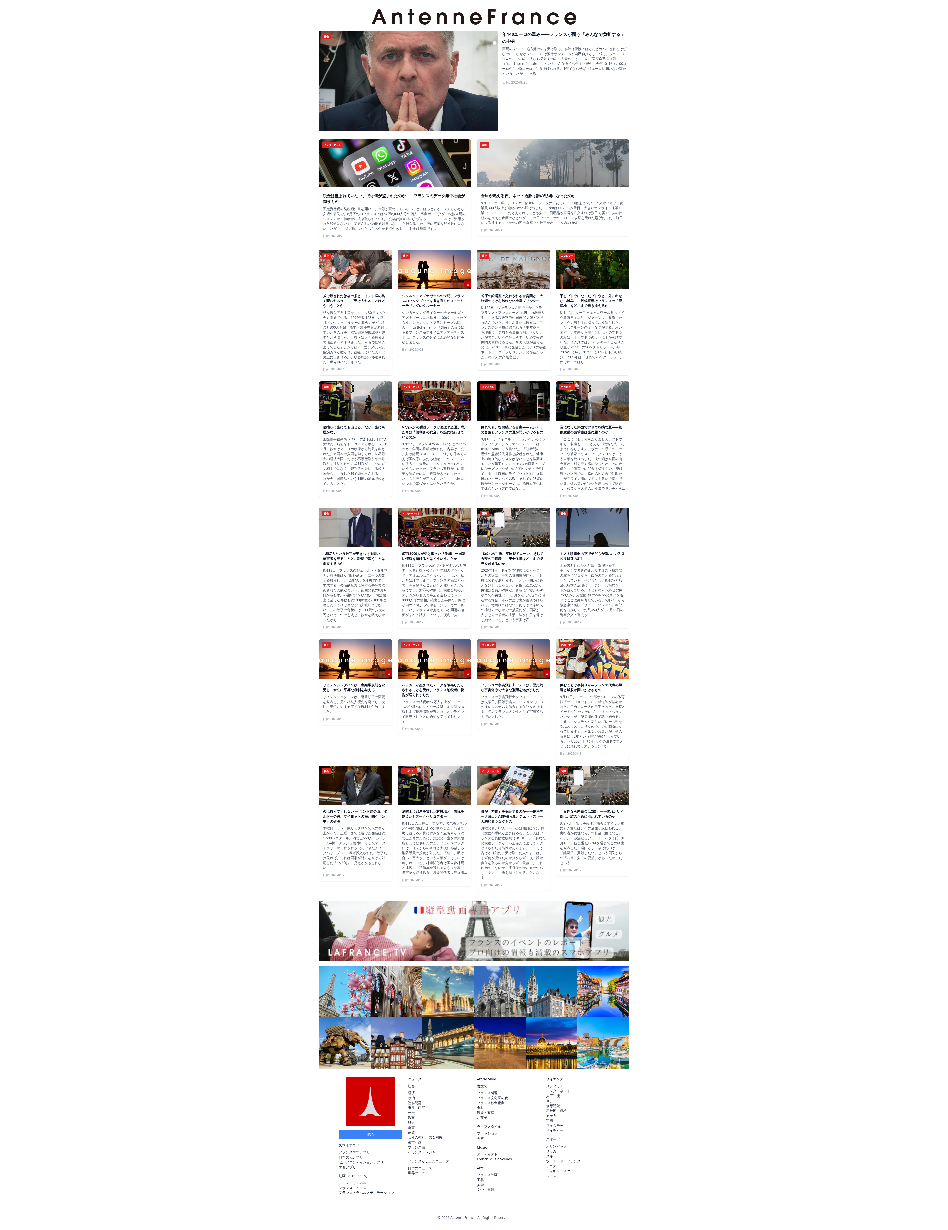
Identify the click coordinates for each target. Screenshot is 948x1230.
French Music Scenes (494, 1159)
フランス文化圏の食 (492, 1097)
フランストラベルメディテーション (366, 1192)
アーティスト (487, 1154)
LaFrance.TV (356, 1175)
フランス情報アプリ (354, 1152)
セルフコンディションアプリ (361, 1162)
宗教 (411, 1132)
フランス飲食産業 (491, 1102)
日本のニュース (420, 1168)
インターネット (558, 1091)
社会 (411, 1086)
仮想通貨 (553, 1105)
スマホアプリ (349, 1145)
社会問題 (415, 1102)
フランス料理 (487, 1092)
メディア (553, 1100)
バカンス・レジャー (423, 1152)
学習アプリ (347, 1167)
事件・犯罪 (416, 1107)
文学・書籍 (485, 1189)
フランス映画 (487, 1174)
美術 (480, 1184)
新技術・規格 (556, 1110)
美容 (480, 1138)
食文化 (482, 1086)
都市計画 (415, 1142)
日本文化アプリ (351, 1157)
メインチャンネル (352, 1182)
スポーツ (553, 1139)
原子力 (551, 1115)
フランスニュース (352, 1187)
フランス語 (416, 1147)
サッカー (553, 1151)
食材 (480, 1107)
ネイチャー (554, 1130)
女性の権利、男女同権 (425, 1137)
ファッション (487, 1133)
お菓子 (482, 1117)
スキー (551, 1156)
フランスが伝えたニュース (428, 1161)
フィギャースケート (561, 1171)
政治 (411, 1097)
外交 (411, 1112)
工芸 (480, 1179)
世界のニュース (420, 1172)
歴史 (411, 1122)
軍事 (411, 1127)
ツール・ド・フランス (563, 1161)
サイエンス (554, 1079)
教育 (411, 1117)
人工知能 (553, 1095)
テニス (551, 1166)
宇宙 (549, 1120)
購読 (370, 1134)
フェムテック (556, 1125)
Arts (480, 1168)
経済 (411, 1092)
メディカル (554, 1086)
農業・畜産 (485, 1112)
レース (551, 1175)
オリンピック (556, 1146)
